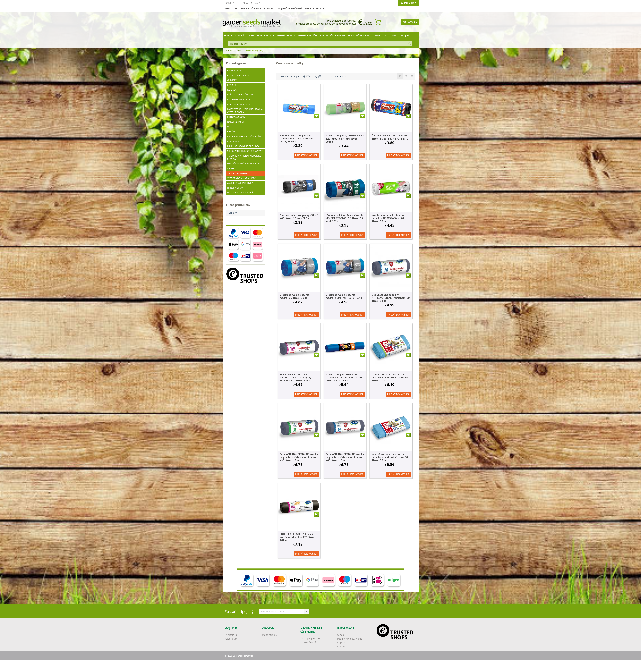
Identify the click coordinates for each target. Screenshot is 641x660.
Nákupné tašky (235, 121)
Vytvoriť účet (231, 638)
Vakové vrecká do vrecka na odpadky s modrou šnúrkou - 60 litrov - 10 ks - (390, 457)
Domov (228, 50)
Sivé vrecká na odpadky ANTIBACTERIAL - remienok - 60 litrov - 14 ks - (391, 297)
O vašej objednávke (310, 638)
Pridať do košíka (306, 155)
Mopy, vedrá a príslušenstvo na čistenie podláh (245, 111)
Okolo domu (390, 35)
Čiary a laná (234, 70)
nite (229, 126)
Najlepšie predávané (290, 8)
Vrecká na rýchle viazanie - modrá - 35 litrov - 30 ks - (295, 296)
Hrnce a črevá (235, 187)
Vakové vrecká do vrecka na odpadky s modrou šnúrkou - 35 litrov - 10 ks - (390, 377)
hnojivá (404, 35)
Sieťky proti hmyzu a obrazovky (245, 150)
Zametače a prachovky (240, 182)
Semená (228, 35)
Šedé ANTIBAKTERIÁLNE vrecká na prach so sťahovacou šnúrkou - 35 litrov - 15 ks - (299, 457)
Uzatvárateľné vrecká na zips (244, 163)
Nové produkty (314, 8)
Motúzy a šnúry (236, 116)
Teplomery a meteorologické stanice (244, 157)
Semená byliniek (286, 35)
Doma (377, 35)
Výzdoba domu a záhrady (241, 178)
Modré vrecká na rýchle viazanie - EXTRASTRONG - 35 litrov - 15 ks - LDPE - (344, 218)
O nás (227, 8)
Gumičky (232, 80)
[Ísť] (306, 611)
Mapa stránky (269, 634)
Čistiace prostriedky (238, 75)
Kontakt (269, 8)
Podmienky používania (247, 8)
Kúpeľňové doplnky (238, 104)
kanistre (232, 84)
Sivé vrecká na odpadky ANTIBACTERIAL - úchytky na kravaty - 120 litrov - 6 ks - (297, 377)
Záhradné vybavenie (359, 35)
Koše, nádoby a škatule (240, 94)
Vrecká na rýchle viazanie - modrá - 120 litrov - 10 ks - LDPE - (345, 296)
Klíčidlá (231, 89)
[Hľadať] (409, 44)
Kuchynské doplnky (238, 99)
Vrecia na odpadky (237, 173)
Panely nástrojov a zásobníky (244, 136)
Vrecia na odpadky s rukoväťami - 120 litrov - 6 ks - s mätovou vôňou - (345, 138)
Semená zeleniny (244, 35)
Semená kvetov (265, 35)
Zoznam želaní (308, 642)
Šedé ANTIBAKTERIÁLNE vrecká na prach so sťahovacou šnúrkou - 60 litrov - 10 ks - (345, 457)
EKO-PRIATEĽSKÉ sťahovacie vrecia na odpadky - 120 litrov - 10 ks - (298, 537)
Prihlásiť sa (231, 634)
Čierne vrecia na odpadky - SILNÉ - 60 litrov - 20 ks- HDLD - (299, 217)
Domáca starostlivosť (240, 192)
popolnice (233, 141)
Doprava (342, 642)
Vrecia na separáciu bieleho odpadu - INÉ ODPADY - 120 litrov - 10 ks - (388, 218)
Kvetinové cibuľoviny (332, 35)
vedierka (232, 168)
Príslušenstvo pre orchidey (243, 146)
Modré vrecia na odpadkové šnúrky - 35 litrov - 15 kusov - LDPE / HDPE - (296, 138)
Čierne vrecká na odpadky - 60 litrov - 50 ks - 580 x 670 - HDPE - (390, 137)
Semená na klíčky (307, 35)
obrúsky (232, 131)
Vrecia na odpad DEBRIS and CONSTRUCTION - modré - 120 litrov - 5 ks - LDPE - (344, 377)
